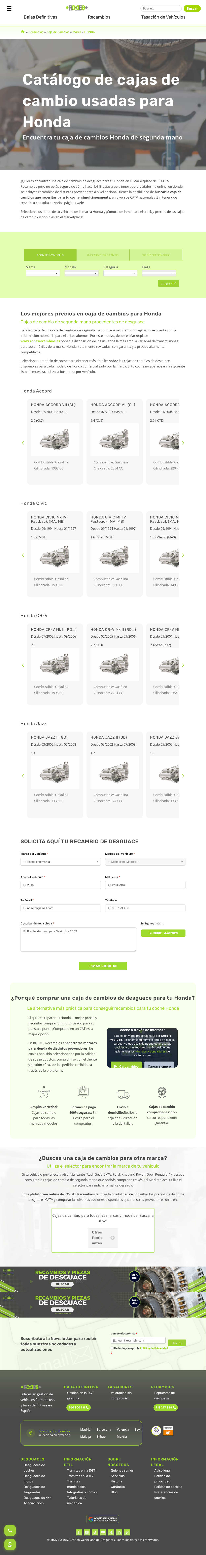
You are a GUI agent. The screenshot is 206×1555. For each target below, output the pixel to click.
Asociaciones (34, 1503)
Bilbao (101, 1436)
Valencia (123, 1429)
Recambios (99, 17)
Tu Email (27, 900)
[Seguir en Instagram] (87, 1532)
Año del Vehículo (33, 877)
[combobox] (43, 273)
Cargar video (129, 1066)
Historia (116, 1481)
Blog (114, 1492)
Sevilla (139, 1429)
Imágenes (152, 923)
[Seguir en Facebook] (79, 1532)
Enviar (176, 1343)
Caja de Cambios (58, 32)
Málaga (85, 1436)
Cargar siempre (159, 1066)
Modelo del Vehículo (120, 853)
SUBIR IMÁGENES (165, 933)
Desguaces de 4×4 (38, 1498)
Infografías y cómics (82, 1492)
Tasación (163, 17)
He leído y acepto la (139, 1350)
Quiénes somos (122, 1470)
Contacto (118, 1487)
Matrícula (112, 877)
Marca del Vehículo (34, 853)
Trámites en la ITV (80, 1476)
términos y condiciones (150, 1051)
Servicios (118, 1476)
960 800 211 (77, 1407)
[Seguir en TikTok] (95, 1532)
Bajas (40, 17)
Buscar (192, 8)
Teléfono (111, 900)
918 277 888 (164, 1407)
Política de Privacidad (154, 1348)
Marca (77, 32)
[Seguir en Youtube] (103, 1532)
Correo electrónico (124, 1333)
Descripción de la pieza (37, 923)
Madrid (85, 1429)
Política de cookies (168, 1487)
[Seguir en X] (111, 1532)
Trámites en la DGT (81, 1470)
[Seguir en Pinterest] (127, 1532)
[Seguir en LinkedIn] (119, 1532)
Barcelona (104, 1429)
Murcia (122, 1436)
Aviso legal (162, 1470)
